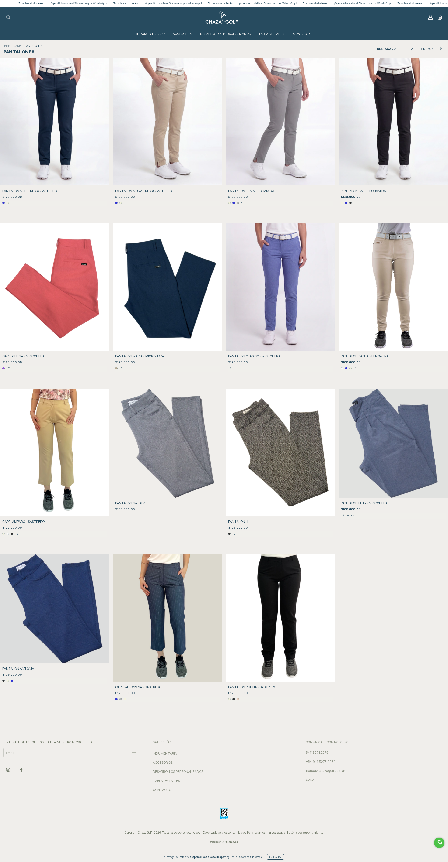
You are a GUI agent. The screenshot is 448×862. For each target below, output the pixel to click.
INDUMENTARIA (148, 33)
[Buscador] (8, 18)
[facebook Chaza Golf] (21, 770)
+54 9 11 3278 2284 (321, 761)
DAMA (17, 46)
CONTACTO (302, 33)
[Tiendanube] (224, 842)
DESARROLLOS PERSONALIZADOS (225, 33)
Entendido (275, 856)
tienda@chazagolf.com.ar (325, 770)
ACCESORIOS (182, 33)
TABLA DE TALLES (271, 33)
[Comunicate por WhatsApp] (439, 843)
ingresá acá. (274, 833)
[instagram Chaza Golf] (8, 770)
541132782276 (317, 752)
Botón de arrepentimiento (305, 833)
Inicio (7, 46)
